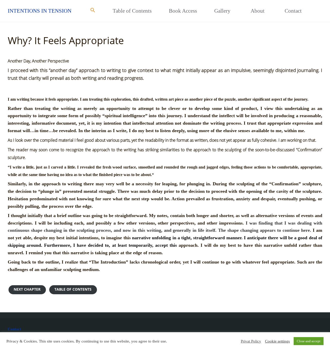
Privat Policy (251, 341)
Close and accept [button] (308, 341)
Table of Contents (73, 289)
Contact (14, 329)
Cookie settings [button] (277, 341)
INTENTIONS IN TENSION (39, 11)
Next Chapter (27, 289)
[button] (92, 11)
